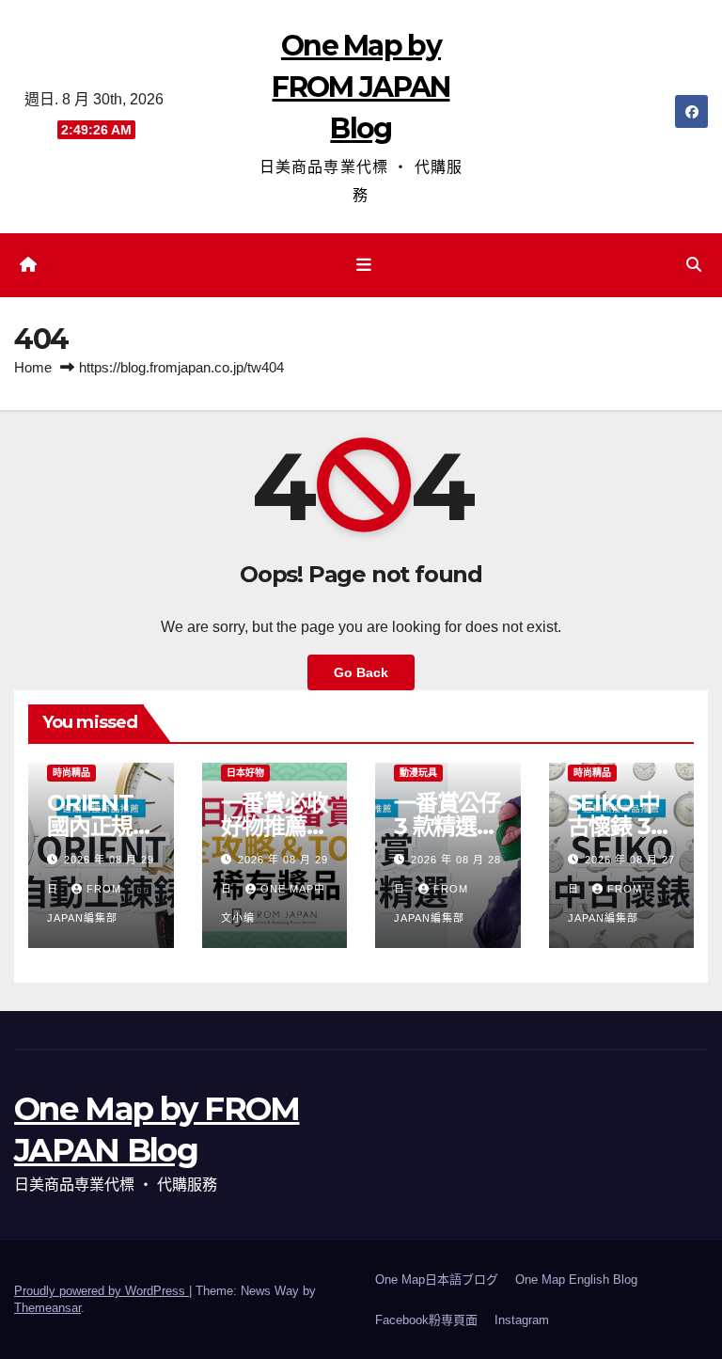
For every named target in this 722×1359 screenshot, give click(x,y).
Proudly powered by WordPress (101, 1291)
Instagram (521, 1320)
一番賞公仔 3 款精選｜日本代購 (447, 826)
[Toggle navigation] (365, 265)
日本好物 (245, 772)
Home (33, 367)
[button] (693, 265)
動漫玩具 (418, 772)
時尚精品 (71, 772)
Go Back (361, 672)
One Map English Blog (576, 1279)
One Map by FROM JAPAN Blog (360, 87)
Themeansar (47, 1308)
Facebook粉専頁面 (426, 1320)
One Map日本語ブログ (436, 1279)
